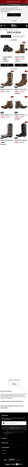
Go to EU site (14, 14)
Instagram (4, 450)
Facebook (4, 453)
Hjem (2, 29)
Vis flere (14, 384)
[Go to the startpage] (14, 25)
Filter (8, 65)
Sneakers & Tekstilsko (18, 36)
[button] (14, 459)
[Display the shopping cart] (26, 26)
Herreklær (6, 29)
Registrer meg (14, 427)
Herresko (11, 29)
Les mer (5, 434)
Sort (22, 65)
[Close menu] (26, 7)
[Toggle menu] (1, 26)
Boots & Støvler (6, 36)
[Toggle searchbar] (4, 25)
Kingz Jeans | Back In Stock (13, 1)
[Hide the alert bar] (26, 2)
